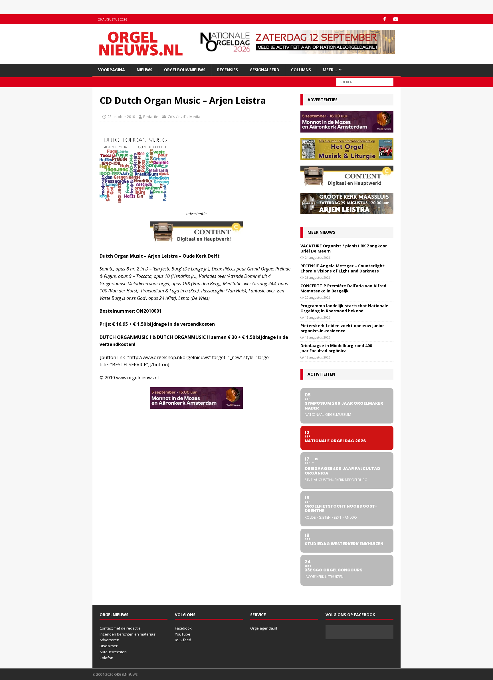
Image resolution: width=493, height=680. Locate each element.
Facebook (183, 628)
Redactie (150, 116)
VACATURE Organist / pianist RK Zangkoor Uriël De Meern (343, 248)
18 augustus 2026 (317, 337)
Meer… (330, 69)
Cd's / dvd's (178, 116)
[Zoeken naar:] (364, 82)
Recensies (227, 69)
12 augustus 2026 (317, 357)
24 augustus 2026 (317, 257)
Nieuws (144, 69)
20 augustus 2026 (317, 297)
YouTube (182, 634)
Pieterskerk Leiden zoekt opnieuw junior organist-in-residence (342, 328)
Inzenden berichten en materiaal (128, 634)
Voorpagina (111, 69)
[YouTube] (396, 19)
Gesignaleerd (264, 69)
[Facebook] (384, 19)
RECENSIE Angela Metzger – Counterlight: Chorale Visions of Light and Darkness (342, 268)
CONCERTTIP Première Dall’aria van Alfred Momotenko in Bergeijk (343, 288)
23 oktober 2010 (121, 116)
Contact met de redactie (120, 628)
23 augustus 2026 (317, 277)
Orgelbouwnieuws (184, 69)
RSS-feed (183, 639)
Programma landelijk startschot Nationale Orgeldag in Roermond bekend (344, 308)
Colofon (106, 657)
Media (194, 116)
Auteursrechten (113, 651)
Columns (301, 69)
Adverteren (109, 639)
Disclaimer (109, 645)
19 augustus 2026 (317, 317)
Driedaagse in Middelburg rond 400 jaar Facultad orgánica (336, 348)
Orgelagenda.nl (263, 628)
